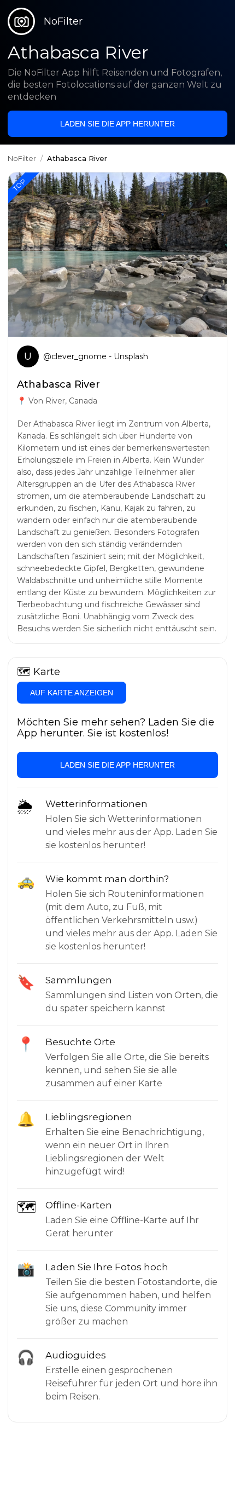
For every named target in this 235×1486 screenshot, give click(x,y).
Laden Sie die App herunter (117, 123)
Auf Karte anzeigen (71, 692)
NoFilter (22, 158)
